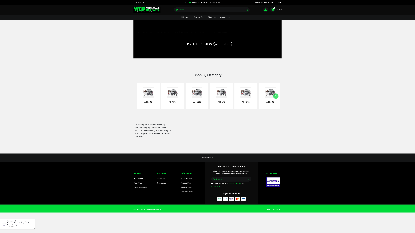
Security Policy (187, 192)
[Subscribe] (248, 179)
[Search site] (247, 10)
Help (280, 2)
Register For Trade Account (264, 2)
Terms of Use (186, 178)
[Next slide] (224, 2)
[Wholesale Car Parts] (146, 10)
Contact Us (225, 17)
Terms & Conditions (235, 183)
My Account (138, 178)
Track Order (138, 183)
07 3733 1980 (140, 2)
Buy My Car (199, 17)
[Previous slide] (186, 2)
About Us (212, 17)
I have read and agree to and (227, 185)
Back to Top (206, 157)
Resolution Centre (140, 187)
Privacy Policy (186, 183)
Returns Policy (186, 187)
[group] (148, 96)
